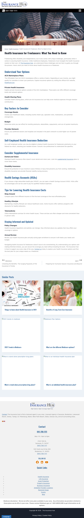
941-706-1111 (42, 431)
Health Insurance (43, 477)
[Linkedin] (42, 462)
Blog (43, 494)
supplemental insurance (65, 159)
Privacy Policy (37, 515)
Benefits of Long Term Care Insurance (59, 309)
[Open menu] (80, 10)
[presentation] (21, 293)
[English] (4, 421)
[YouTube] (46, 462)
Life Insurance (43, 479)
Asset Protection (43, 481)
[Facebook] (37, 462)
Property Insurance (43, 483)
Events (43, 492)
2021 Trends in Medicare (13, 347)
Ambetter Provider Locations (43, 488)
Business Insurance (43, 485)
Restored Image (43, 490)
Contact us (38, 249)
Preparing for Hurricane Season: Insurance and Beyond (64, 262)
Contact (4, 414)
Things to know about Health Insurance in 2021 (21, 309)
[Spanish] (2, 421)
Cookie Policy (47, 515)
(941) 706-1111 (42, 445)
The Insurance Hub (26, 63)
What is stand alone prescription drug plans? (20, 385)
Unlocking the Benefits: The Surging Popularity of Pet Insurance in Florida (19, 263)
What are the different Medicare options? (60, 347)
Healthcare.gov (10, 82)
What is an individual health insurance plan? (61, 385)
